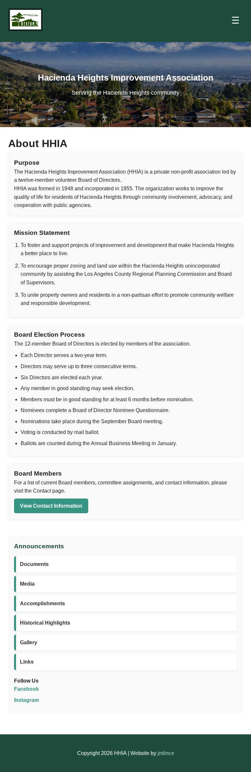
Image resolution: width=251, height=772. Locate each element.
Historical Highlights (45, 623)
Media (27, 584)
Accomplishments (42, 603)
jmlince (166, 753)
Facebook (26, 689)
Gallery (28, 642)
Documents (34, 564)
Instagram (26, 700)
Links (27, 662)
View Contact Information (51, 506)
